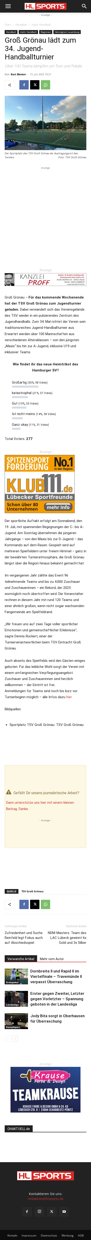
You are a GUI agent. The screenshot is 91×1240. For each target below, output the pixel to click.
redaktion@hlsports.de (45, 1198)
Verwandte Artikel (20, 959)
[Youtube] (64, 1211)
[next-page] (15, 1038)
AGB (81, 1235)
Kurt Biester (18, 74)
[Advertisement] (45, 215)
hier (69, 697)
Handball (21, 25)
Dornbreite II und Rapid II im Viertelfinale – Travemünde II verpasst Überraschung (56, 976)
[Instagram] (39, 1211)
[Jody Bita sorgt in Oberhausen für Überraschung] (16, 1021)
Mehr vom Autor (52, 959)
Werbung (68, 1235)
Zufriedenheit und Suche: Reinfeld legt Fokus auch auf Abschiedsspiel (24, 938)
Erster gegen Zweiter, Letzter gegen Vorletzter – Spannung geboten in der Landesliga (57, 998)
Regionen (46, 32)
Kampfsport (13, 1027)
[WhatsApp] (45, 84)
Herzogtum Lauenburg (67, 32)
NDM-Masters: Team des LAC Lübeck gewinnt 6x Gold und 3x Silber (67, 938)
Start (8, 25)
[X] (34, 84)
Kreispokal (12, 982)
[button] (7, 6)
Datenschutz (49, 1235)
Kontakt (12, 1235)
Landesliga (12, 1004)
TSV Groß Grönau (32, 891)
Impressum (29, 1235)
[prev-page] (7, 1038)
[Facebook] (24, 84)
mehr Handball (41, 25)
